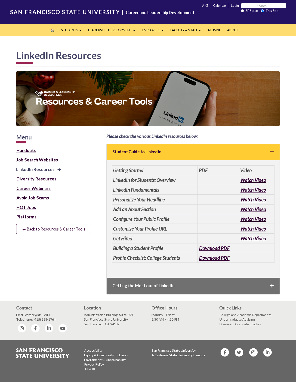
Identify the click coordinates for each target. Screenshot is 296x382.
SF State (252, 11)
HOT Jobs (26, 207)
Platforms (26, 216)
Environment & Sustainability (105, 360)
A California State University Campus (178, 355)
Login (235, 5)
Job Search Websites (37, 159)
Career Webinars (33, 188)
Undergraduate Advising (237, 319)
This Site (271, 11)
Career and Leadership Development (160, 12)
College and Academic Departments (245, 315)
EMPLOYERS (154, 31)
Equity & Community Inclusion (106, 355)
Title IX (89, 369)
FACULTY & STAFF (187, 31)
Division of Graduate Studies (240, 324)
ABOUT (233, 30)
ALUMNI (214, 30)
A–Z (205, 5)
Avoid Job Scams (32, 197)
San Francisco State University (174, 350)
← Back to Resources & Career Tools (53, 229)
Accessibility (93, 350)
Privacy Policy (94, 364)
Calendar (219, 5)
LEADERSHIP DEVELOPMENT (113, 31)
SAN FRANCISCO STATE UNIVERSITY (65, 12)
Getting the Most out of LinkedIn (143, 285)
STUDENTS (73, 31)
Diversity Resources (36, 178)
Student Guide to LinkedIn (136, 151)
